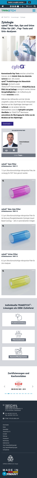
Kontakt (5, 434)
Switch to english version (16, 2)
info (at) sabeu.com (14, 418)
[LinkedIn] (10, 6)
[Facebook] (15, 6)
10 (31, 393)
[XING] (13, 6)
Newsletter (5, 429)
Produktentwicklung (18, 323)
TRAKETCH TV (6, 431)
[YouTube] (18, 6)
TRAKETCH (2, 6)
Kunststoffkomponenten (18, 357)
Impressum (6, 438)
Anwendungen (15, 17)
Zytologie (22, 17)
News (4, 427)
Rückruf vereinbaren (14, 150)
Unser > (18, 155)
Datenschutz (6, 443)
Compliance (6, 449)
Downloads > (7, 124)
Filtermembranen (18, 340)
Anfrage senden (6, 150)
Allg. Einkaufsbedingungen (10, 445)
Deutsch (30, 6)
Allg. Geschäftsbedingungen (10, 447)
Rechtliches (6, 440)
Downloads (22, 6)
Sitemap (5, 436)
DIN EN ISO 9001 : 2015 (18, 389)
